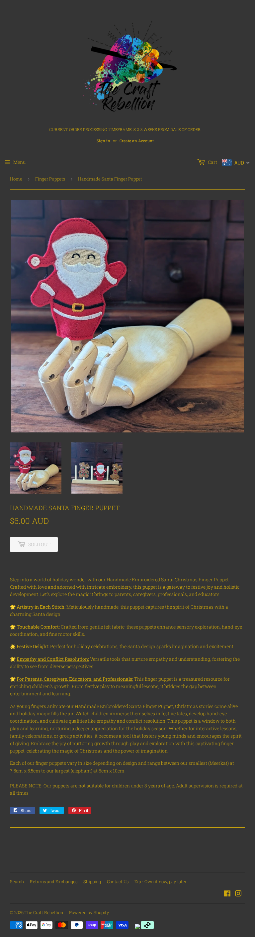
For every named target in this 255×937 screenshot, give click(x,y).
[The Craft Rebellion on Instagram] (238, 894)
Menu (19, 162)
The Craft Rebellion (44, 912)
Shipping (92, 881)
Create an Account (137, 140)
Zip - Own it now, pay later (160, 881)
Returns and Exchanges (53, 881)
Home (16, 179)
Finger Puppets (50, 179)
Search (17, 881)
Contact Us (117, 881)
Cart (212, 162)
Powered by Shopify (89, 912)
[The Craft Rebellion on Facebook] (227, 894)
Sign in (103, 140)
